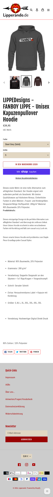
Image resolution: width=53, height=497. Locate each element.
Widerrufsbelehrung (14, 413)
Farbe (5, 139)
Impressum (10, 377)
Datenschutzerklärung (15, 406)
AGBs (7, 384)
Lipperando (22, 488)
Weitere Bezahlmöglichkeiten (26, 178)
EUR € (25, 456)
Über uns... (10, 392)
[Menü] (48, 10)
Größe (5, 150)
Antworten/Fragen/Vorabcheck (18, 399)
